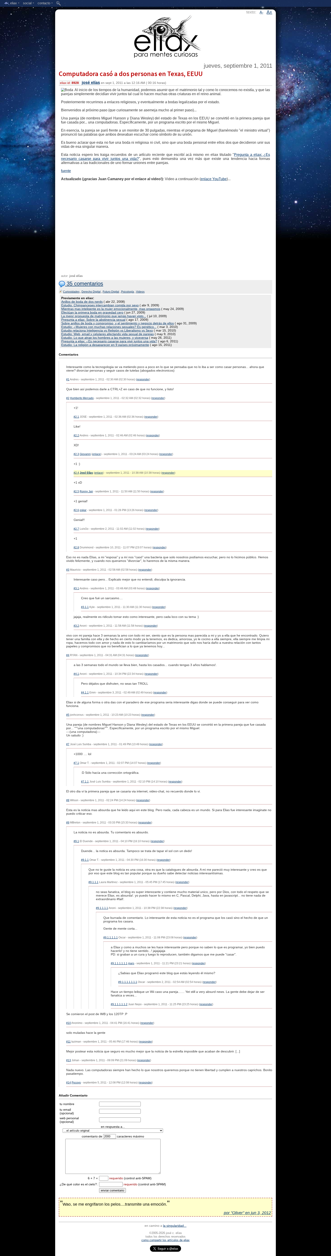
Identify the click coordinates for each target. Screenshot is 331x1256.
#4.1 (76, 673)
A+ (269, 11)
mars (131, 963)
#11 (68, 1041)
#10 (68, 1023)
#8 (67, 800)
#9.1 (76, 841)
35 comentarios (84, 283)
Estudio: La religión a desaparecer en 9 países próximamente (105, 345)
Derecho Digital (91, 291)
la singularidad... (174, 1225)
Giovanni (85, 454)
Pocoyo (76, 1082)
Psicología (127, 291)
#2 (67, 398)
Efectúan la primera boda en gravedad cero (92, 312)
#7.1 (76, 763)
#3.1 (76, 588)
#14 (68, 1082)
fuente (66, 171)
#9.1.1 (85, 859)
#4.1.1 (85, 692)
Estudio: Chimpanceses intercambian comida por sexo (100, 305)
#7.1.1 (85, 781)
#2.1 (76, 416)
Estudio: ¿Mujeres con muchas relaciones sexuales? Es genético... (108, 327)
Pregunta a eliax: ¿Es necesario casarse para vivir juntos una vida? (109, 341)
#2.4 (76, 472)
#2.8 (76, 547)
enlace (96, 454)
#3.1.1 (85, 607)
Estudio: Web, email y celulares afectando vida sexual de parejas (107, 334)
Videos (140, 291)
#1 (67, 379)
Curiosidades (71, 291)
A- (261, 12)
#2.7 (76, 528)
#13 (68, 1060)
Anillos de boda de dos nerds (82, 301)
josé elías (91, 82)
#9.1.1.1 (93, 882)
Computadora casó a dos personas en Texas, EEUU (131, 73)
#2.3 (76, 454)
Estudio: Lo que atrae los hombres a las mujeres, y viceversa (104, 337)
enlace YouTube (214, 179)
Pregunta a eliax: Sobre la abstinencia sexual (93, 319)
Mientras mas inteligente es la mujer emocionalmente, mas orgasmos (110, 309)
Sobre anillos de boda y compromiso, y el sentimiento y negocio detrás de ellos (117, 323)
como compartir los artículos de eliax (165, 1240)
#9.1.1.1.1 (102, 908)
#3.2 (76, 625)
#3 (67, 569)
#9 (67, 822)
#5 (67, 714)
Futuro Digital (111, 291)
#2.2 (76, 435)
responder (143, 379)
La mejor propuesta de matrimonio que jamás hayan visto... (103, 316)
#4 (67, 655)
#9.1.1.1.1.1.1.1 (127, 982)
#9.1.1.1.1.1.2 (119, 1004)
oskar (83, 510)
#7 (67, 744)
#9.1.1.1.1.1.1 (119, 963)
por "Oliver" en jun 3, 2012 (247, 1213)
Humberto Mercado (82, 398)
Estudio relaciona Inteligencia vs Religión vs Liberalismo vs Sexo (107, 330)
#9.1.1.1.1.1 (110, 937)
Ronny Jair (86, 491)
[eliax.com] (165, 35)
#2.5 (76, 491)
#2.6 (76, 510)
